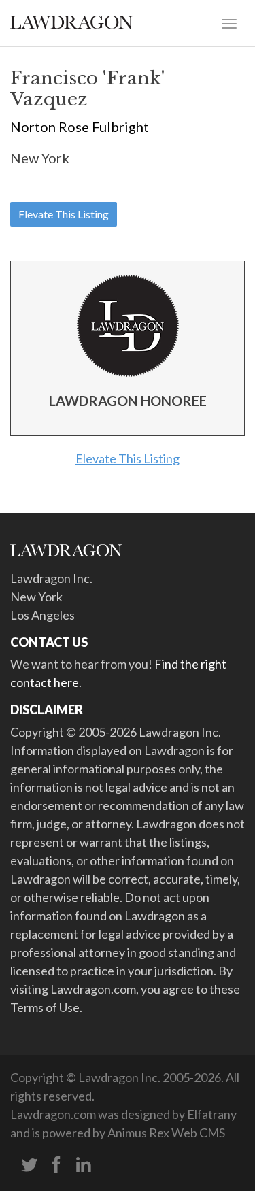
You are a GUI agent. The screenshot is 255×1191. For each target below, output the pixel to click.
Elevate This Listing (63, 213)
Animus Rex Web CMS (166, 1132)
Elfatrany (212, 1114)
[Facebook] (56, 1165)
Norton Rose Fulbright (79, 126)
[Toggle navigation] (229, 22)
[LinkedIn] (83, 1165)
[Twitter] (29, 1165)
